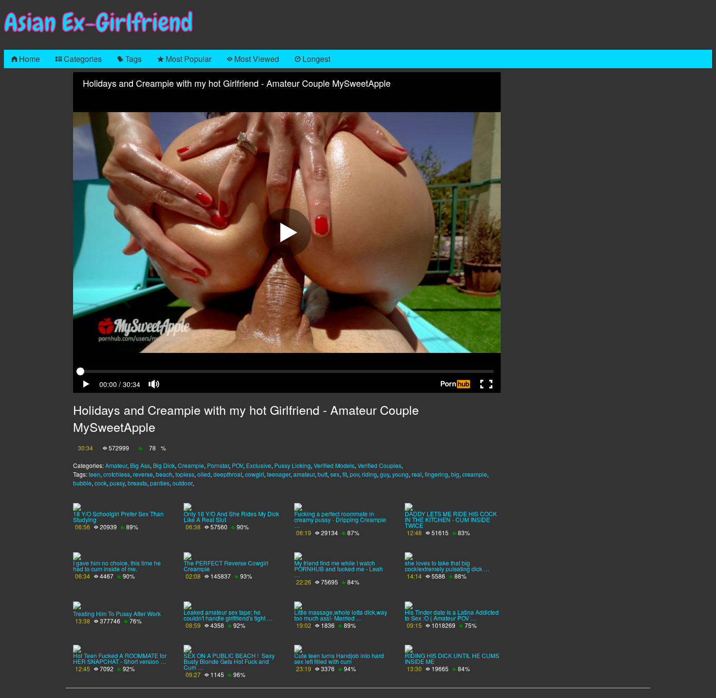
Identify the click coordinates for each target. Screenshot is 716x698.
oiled (203, 474)
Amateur (116, 465)
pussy (117, 483)
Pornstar (218, 465)
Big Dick (164, 465)
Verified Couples (379, 465)
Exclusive (258, 465)
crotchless (116, 474)
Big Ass (140, 465)
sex (334, 474)
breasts (137, 483)
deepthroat (227, 474)
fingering (436, 474)
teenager (278, 474)
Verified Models (334, 465)
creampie (474, 474)
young (400, 474)
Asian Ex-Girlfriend (98, 22)
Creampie (191, 465)
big (455, 474)
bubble (82, 483)
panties (160, 483)
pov (354, 474)
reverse (143, 474)
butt (322, 474)
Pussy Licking (292, 465)
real (417, 474)
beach (164, 474)
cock (100, 483)
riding (369, 474)
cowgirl (254, 474)
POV (237, 465)
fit (344, 474)
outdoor (182, 483)
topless (184, 474)
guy (384, 474)
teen (94, 474)
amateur (304, 474)
